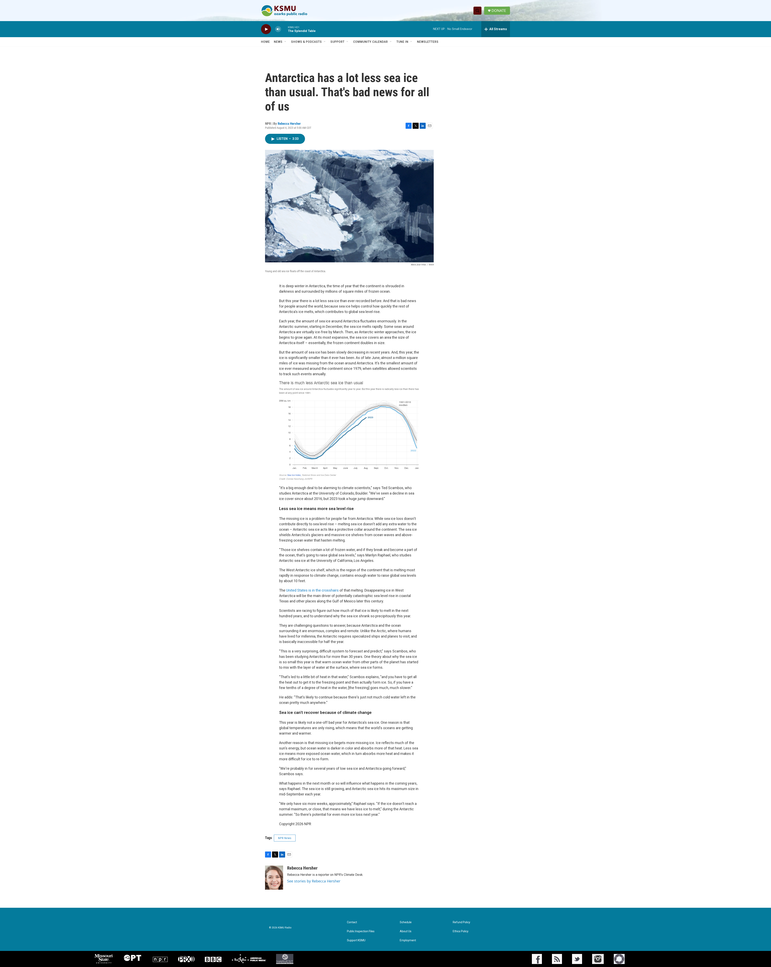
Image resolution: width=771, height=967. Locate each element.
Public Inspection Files (360, 931)
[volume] (278, 29)
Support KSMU (356, 940)
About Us (405, 931)
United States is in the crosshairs (312, 590)
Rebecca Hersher (289, 124)
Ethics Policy (460, 931)
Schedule (406, 922)
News (278, 41)
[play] (266, 29)
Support (337, 41)
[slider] (284, 29)
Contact (352, 922)
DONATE (499, 10)
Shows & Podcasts (306, 41)
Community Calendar (370, 41)
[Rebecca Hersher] (274, 878)
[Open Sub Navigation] (285, 41)
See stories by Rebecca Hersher (313, 881)
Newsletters (428, 41)
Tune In (402, 41)
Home (265, 41)
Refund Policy (461, 922)
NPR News (284, 838)
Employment (408, 940)
